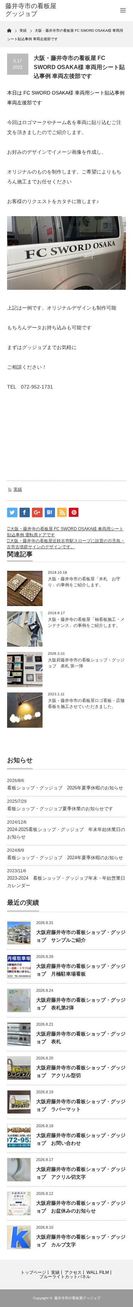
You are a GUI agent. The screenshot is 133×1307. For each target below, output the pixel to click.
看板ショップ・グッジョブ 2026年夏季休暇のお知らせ (65, 787)
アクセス (73, 1272)
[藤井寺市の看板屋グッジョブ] (32, 10)
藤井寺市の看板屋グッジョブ (77, 1298)
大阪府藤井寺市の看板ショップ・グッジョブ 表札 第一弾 (86, 663)
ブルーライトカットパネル (64, 1277)
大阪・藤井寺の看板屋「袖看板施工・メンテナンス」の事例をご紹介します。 (86, 622)
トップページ (33, 1272)
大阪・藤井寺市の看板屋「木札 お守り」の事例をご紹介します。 (84, 581)
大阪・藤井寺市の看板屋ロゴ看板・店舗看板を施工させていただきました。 (86, 703)
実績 (17, 489)
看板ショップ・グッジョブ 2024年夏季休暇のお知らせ (65, 857)
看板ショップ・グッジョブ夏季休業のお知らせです (60, 808)
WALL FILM (98, 1272)
